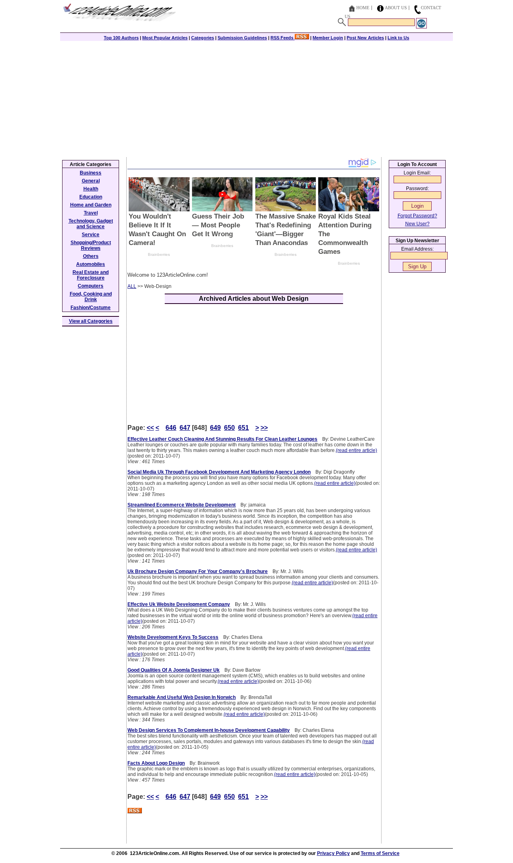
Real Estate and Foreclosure (91, 275)
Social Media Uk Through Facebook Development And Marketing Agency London (219, 472)
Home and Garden (90, 205)
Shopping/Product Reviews (91, 245)
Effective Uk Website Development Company (178, 604)
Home (363, 7)
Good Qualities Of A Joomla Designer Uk (173, 670)
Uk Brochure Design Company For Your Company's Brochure (197, 571)
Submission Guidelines (242, 37)
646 (171, 427)
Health (90, 189)
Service (90, 234)
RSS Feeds (283, 37)
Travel (91, 213)
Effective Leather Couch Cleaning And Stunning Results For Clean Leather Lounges (222, 439)
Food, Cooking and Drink (91, 296)
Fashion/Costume (91, 307)
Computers (90, 286)
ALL (131, 286)
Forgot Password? (417, 216)
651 (243, 427)
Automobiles (90, 264)
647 (185, 427)
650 (229, 427)
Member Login (328, 37)
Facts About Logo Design (156, 763)
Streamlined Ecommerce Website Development (181, 505)
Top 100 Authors (121, 37)
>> (264, 427)
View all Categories (91, 321)
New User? (417, 224)
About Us (396, 7)
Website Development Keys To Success (172, 637)
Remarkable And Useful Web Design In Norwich (181, 697)
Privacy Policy (333, 853)
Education (90, 197)
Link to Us (398, 37)
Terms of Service (380, 853)
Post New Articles (365, 37)
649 (215, 427)
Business (90, 173)
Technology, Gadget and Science (91, 223)
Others (91, 256)
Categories (202, 37)
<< (150, 427)
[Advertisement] (256, 97)
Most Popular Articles (165, 37)
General (91, 181)
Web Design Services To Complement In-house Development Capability (208, 730)
